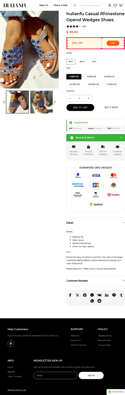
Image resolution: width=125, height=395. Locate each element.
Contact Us (76, 340)
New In (43, 5)
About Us (75, 336)
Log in (10, 367)
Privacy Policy (104, 345)
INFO (11, 360)
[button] (4, 102)
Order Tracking (14, 376)
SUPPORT (77, 329)
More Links (61, 5)
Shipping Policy (105, 336)
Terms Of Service (78, 345)
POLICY (103, 329)
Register (11, 372)
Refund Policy (104, 340)
